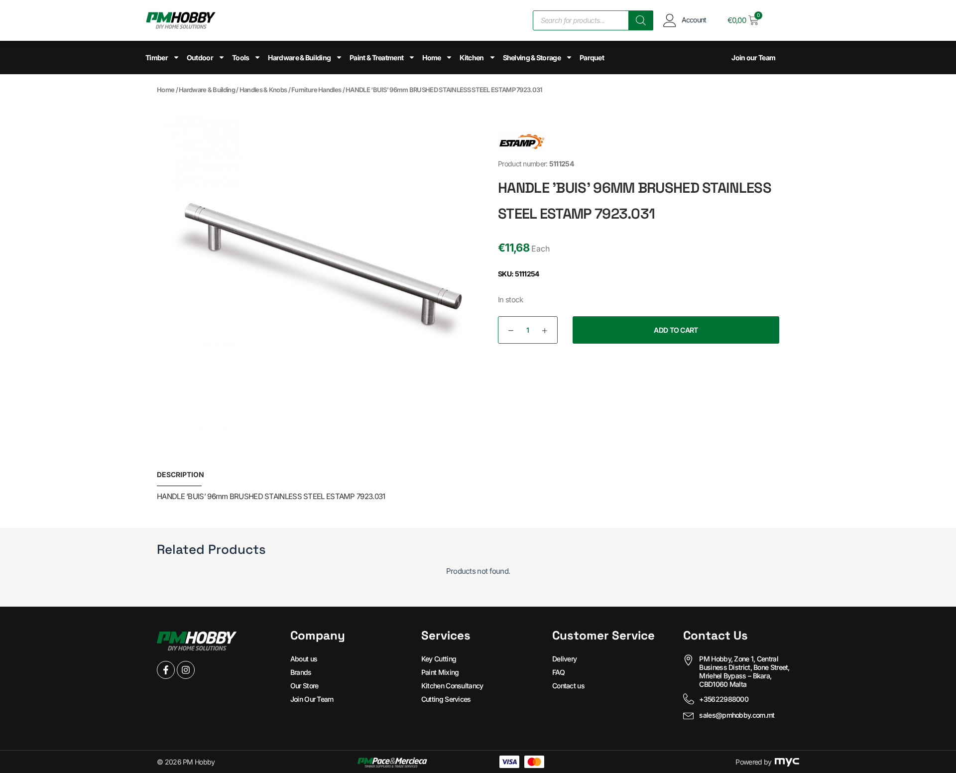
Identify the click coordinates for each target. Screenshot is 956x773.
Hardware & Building (299, 57)
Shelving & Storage (532, 57)
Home (431, 57)
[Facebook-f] (166, 670)
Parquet (592, 57)
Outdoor (200, 57)
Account (694, 19)
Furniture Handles (316, 90)
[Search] (640, 20)
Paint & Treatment (376, 57)
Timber (156, 57)
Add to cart (676, 330)
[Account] (670, 20)
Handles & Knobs (263, 90)
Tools (240, 57)
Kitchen (471, 57)
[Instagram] (186, 670)
